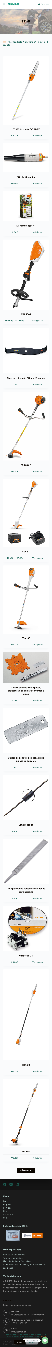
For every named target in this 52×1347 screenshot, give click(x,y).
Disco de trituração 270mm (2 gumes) (26, 378)
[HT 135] (26, 1113)
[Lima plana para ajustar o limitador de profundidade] (26, 861)
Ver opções (37, 321)
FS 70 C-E (26, 465)
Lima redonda (26, 825)
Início (5, 1201)
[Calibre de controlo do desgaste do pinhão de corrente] (26, 730)
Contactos (8, 1214)
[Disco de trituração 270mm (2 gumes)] (26, 351)
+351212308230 (19, 1323)
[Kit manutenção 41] (26, 206)
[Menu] (4, 4)
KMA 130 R (26, 314)
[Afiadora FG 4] (26, 928)
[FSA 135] (26, 599)
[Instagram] (11, 1184)
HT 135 (26, 1151)
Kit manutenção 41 (25, 225)
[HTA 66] (26, 1014)
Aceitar (19, 1342)
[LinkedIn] (17, 1184)
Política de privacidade (14, 1254)
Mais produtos (25, 1170)
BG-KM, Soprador (26, 177)
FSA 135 (26, 638)
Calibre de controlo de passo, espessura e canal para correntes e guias (26, 690)
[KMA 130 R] (26, 275)
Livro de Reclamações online (17, 1261)
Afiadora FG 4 (26, 955)
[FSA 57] (26, 513)
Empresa (7, 1204)
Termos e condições (12, 1258)
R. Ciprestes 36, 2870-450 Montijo (27, 1314)
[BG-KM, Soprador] (26, 157)
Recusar (32, 1342)
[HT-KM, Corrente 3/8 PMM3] (26, 90)
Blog (5, 1211)
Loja (5, 1217)
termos (43, 1336)
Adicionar (37, 135)
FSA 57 (26, 551)
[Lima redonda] (26, 797)
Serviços (7, 1208)
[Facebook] (4, 1184)
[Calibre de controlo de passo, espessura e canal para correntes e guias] (26, 667)
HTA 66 (26, 1065)
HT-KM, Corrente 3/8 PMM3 (26, 129)
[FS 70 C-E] (26, 426)
